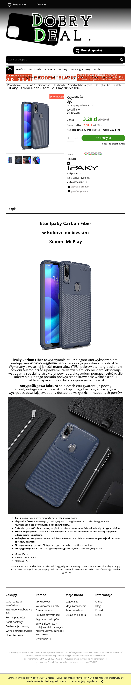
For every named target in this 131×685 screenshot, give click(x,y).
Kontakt (99, 610)
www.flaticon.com (68, 662)
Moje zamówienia (76, 606)
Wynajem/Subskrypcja (19, 630)
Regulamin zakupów (47, 619)
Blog (98, 606)
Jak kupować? (43, 601)
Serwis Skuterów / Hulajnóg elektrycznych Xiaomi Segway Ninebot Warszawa (49, 629)
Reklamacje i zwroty (17, 626)
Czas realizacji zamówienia (14, 603)
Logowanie (72, 601)
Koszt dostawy (14, 622)
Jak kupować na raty (47, 606)
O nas (98, 601)
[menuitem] (20, 69)
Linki (98, 614)
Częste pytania (44, 610)
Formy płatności (15, 617)
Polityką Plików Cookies (86, 677)
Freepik (51, 662)
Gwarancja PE (44, 639)
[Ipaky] (83, 165)
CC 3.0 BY (92, 662)
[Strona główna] (50, 28)
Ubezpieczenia (14, 635)
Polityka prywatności (48, 614)
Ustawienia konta (76, 614)
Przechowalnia (74, 610)
